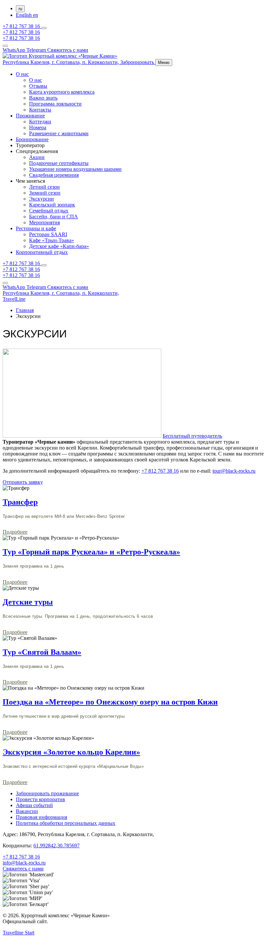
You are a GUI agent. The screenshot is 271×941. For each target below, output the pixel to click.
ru (20, 8)
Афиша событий (34, 805)
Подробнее (15, 532)
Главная (25, 310)
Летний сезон (44, 187)
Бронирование (32, 139)
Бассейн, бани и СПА (53, 216)
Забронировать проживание (47, 793)
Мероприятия (44, 222)
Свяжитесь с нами (23, 868)
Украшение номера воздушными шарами (75, 169)
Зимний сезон (44, 193)
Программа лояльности (55, 104)
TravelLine (14, 299)
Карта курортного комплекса (62, 92)
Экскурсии (41, 199)
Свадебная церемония (54, 175)
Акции (37, 157)
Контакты (40, 109)
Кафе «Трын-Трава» (51, 240)
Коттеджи (40, 121)
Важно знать (43, 98)
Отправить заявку (23, 482)
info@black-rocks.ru (24, 862)
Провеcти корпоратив (40, 799)
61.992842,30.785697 (56, 845)
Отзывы (38, 86)
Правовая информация (41, 817)
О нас (22, 74)
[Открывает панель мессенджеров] (44, 28)
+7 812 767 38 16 (22, 26)
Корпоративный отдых (42, 252)
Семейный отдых (48, 210)
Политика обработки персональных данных (65, 823)
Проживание (30, 115)
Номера (37, 127)
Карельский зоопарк (52, 204)
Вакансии (27, 811)
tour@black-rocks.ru (234, 471)
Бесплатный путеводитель (192, 436)
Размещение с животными (59, 133)
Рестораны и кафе (36, 228)
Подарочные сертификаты (59, 163)
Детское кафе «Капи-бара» (59, 246)
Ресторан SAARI (48, 234)
